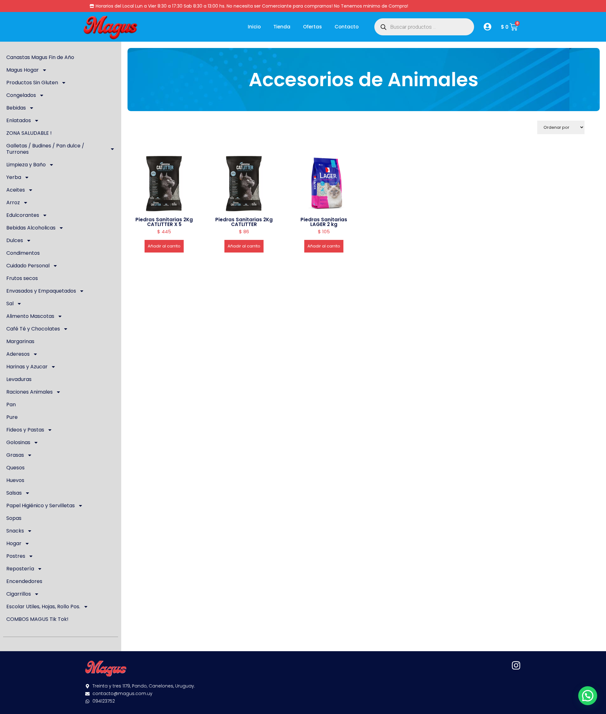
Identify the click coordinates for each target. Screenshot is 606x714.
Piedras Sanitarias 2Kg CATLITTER (244, 222)
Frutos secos (22, 278)
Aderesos (18, 354)
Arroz (13, 202)
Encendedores (24, 581)
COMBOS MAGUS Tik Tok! (37, 619)
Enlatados (18, 120)
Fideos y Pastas (25, 429)
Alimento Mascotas (30, 316)
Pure (12, 417)
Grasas (15, 455)
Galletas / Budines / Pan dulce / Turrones (45, 149)
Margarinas (20, 341)
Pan (11, 404)
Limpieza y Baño (26, 164)
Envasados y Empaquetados (41, 291)
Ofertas (312, 26)
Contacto (347, 26)
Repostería (20, 568)
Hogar (13, 543)
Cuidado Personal (28, 265)
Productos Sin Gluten (32, 82)
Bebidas (16, 107)
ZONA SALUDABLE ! (29, 133)
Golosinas (18, 442)
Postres (15, 556)
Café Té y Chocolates (33, 328)
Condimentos (23, 253)
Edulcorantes (22, 215)
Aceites (15, 189)
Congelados (21, 95)
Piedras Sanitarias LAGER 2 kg (323, 222)
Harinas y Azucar (27, 366)
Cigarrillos (18, 594)
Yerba (13, 177)
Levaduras (19, 379)
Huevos (15, 480)
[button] (587, 695)
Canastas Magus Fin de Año (40, 57)
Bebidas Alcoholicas (31, 227)
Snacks (15, 530)
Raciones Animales (29, 392)
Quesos (15, 467)
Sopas (13, 518)
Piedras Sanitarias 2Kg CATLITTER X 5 (164, 222)
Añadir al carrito (164, 246)
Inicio (254, 26)
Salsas (14, 493)
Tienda (281, 26)
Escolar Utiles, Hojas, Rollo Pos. (43, 606)
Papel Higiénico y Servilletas (40, 505)
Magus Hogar (22, 70)
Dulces (14, 240)
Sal (10, 303)
